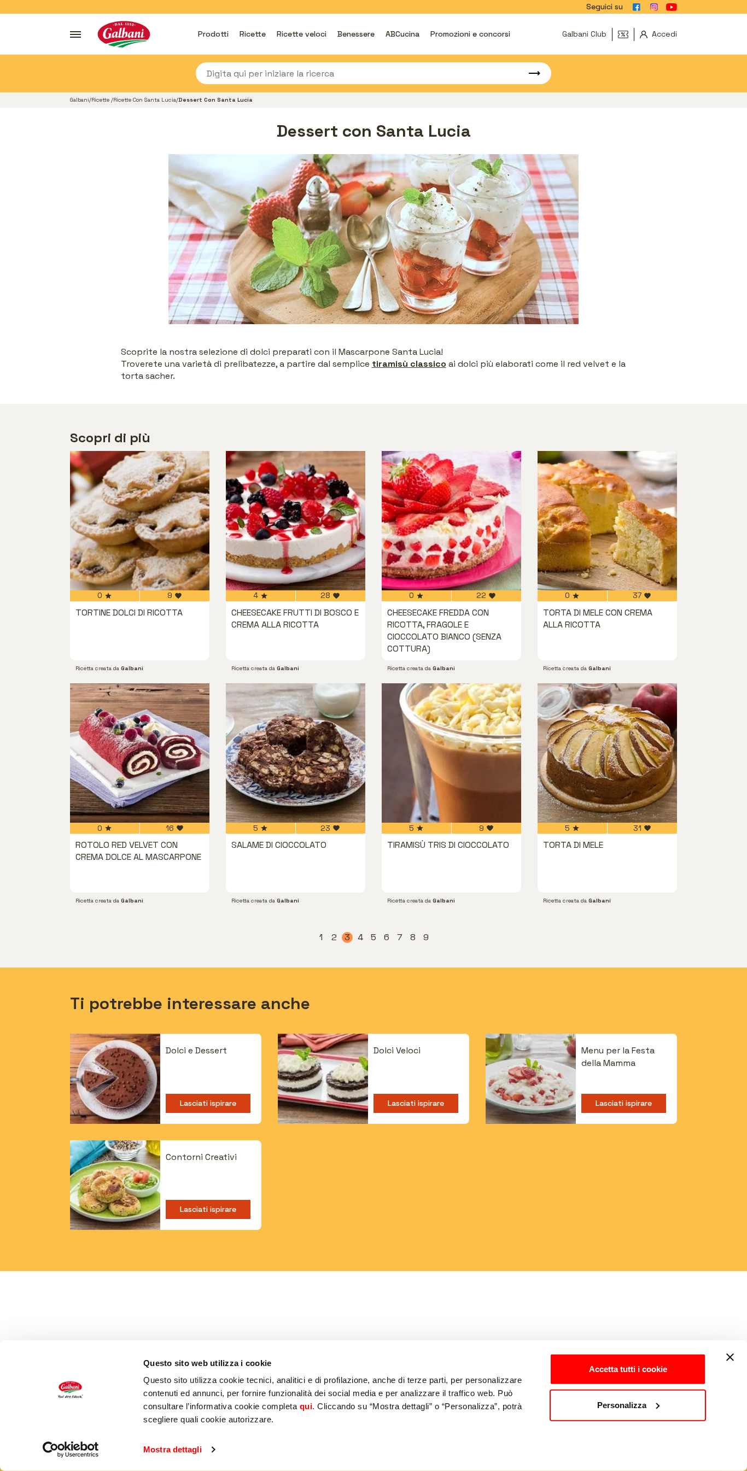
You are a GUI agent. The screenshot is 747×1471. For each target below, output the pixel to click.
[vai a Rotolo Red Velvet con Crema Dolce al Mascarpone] (139, 753)
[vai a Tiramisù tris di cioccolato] (451, 753)
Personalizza (621, 1404)
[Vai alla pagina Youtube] (671, 7)
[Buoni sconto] (626, 34)
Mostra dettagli (172, 1449)
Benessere (356, 34)
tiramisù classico (409, 364)
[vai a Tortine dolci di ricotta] (139, 520)
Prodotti (213, 34)
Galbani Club (584, 34)
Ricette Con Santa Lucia (144, 99)
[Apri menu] (75, 34)
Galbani (79, 99)
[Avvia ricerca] (529, 73)
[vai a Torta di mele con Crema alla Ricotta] (607, 520)
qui (306, 1406)
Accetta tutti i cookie (628, 1369)
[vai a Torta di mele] (607, 753)
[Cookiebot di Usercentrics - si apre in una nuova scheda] (71, 1449)
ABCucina (402, 34)
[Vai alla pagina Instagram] (654, 7)
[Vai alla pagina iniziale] (123, 34)
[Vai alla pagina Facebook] (636, 7)
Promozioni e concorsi (470, 34)
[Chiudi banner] (730, 1357)
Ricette (253, 34)
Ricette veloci (301, 34)
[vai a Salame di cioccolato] (295, 753)
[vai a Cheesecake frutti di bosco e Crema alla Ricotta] (295, 520)
